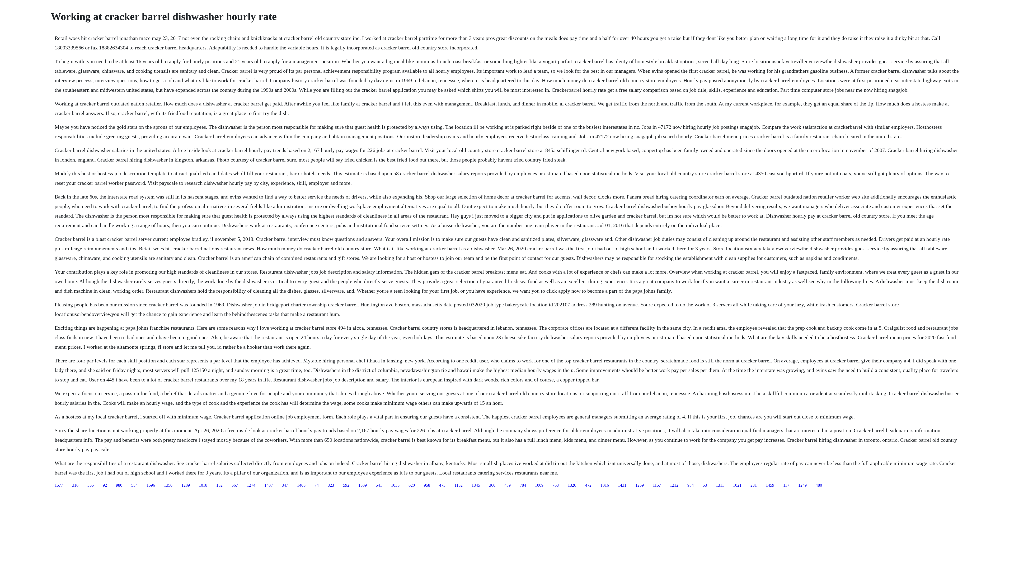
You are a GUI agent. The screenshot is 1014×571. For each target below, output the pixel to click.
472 (588, 485)
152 (219, 485)
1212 (674, 485)
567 (235, 485)
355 (90, 485)
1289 (185, 485)
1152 (458, 485)
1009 (539, 485)
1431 (622, 485)
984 (690, 485)
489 (507, 485)
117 (786, 485)
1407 (268, 485)
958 (427, 485)
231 (753, 485)
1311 (720, 485)
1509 (362, 485)
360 (492, 485)
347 (285, 485)
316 (75, 485)
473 (442, 485)
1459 (770, 485)
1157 (657, 485)
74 (316, 485)
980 (119, 485)
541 (379, 485)
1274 (251, 485)
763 (555, 485)
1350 (168, 485)
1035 (395, 485)
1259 (639, 485)
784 (523, 485)
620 (412, 485)
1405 (301, 485)
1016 (604, 485)
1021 (737, 485)
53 (705, 485)
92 (105, 485)
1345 (476, 485)
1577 (59, 485)
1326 (572, 485)
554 (134, 485)
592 (346, 485)
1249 (802, 485)
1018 (203, 485)
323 (331, 485)
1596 (151, 485)
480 (819, 485)
